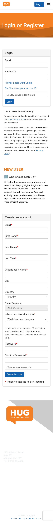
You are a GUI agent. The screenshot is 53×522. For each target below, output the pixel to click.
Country (9, 291)
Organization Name (15, 269)
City (7, 280)
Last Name (11, 247)
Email (8, 60)
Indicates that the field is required (25, 381)
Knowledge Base (11, 483)
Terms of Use (9, 505)
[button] (14, 374)
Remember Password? (20, 367)
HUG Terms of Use (16, 119)
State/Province (13, 303)
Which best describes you (19, 314)
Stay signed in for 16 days (22, 95)
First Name (11, 235)
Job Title (10, 258)
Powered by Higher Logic (26, 518)
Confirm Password (15, 355)
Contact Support (11, 464)
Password (10, 71)
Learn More (9, 486)
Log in (39, 4)
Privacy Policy (10, 508)
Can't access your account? (20, 88)
